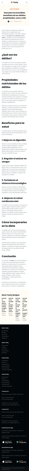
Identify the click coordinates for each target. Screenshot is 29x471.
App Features (5, 364)
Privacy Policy (5, 368)
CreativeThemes (6, 469)
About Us (4, 362)
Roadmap (4, 338)
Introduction (5, 330)
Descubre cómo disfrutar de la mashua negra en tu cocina (4, 305)
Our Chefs (4, 334)
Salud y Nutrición (14, 9)
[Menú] (26, 2)
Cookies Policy (6, 366)
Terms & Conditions (7, 369)
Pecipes (4, 332)
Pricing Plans (5, 336)
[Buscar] (2, 2)
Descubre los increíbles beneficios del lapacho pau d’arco (11, 305)
